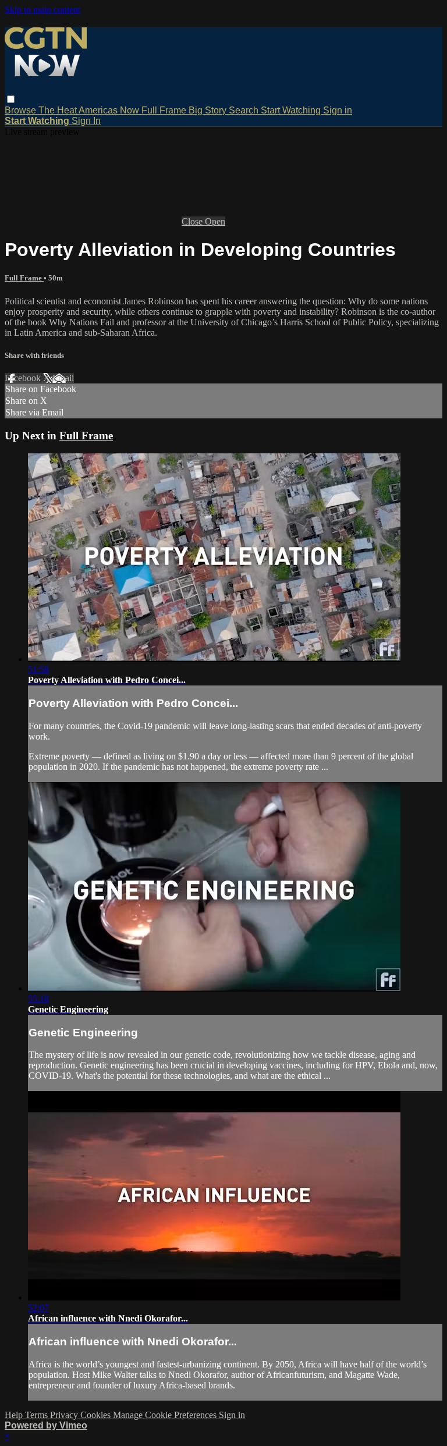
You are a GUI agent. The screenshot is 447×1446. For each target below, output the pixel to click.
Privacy (65, 1415)
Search (245, 110)
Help (15, 1415)
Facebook (24, 378)
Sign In (86, 121)
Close (193, 221)
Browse (21, 110)
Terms (37, 1415)
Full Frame (165, 110)
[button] (11, 99)
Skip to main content (42, 10)
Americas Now (110, 110)
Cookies (96, 1415)
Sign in (337, 110)
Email (63, 378)
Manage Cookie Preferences (166, 1415)
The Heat (58, 110)
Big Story (209, 110)
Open (215, 221)
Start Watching (292, 110)
